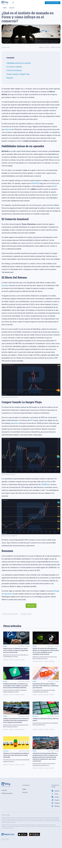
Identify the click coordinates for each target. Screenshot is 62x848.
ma (54, 205)
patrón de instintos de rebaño (10, 614)
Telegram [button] (56, 800)
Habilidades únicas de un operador (18, 63)
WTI (31, 420)
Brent (16, 423)
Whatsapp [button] (57, 806)
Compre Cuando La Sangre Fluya (17, 74)
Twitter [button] (56, 794)
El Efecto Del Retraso (14, 70)
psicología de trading (26, 614)
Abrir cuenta (31, 605)
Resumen (9, 78)
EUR (55, 186)
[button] (52, 2)
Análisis (5, 646)
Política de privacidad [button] (7, 793)
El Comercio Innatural (14, 67)
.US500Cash (45, 484)
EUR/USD (35, 183)
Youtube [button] (56, 797)
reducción (8, 129)
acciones (5, 285)
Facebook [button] (56, 791)
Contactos (4, 790)
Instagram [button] (57, 803)
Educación (35, 716)
